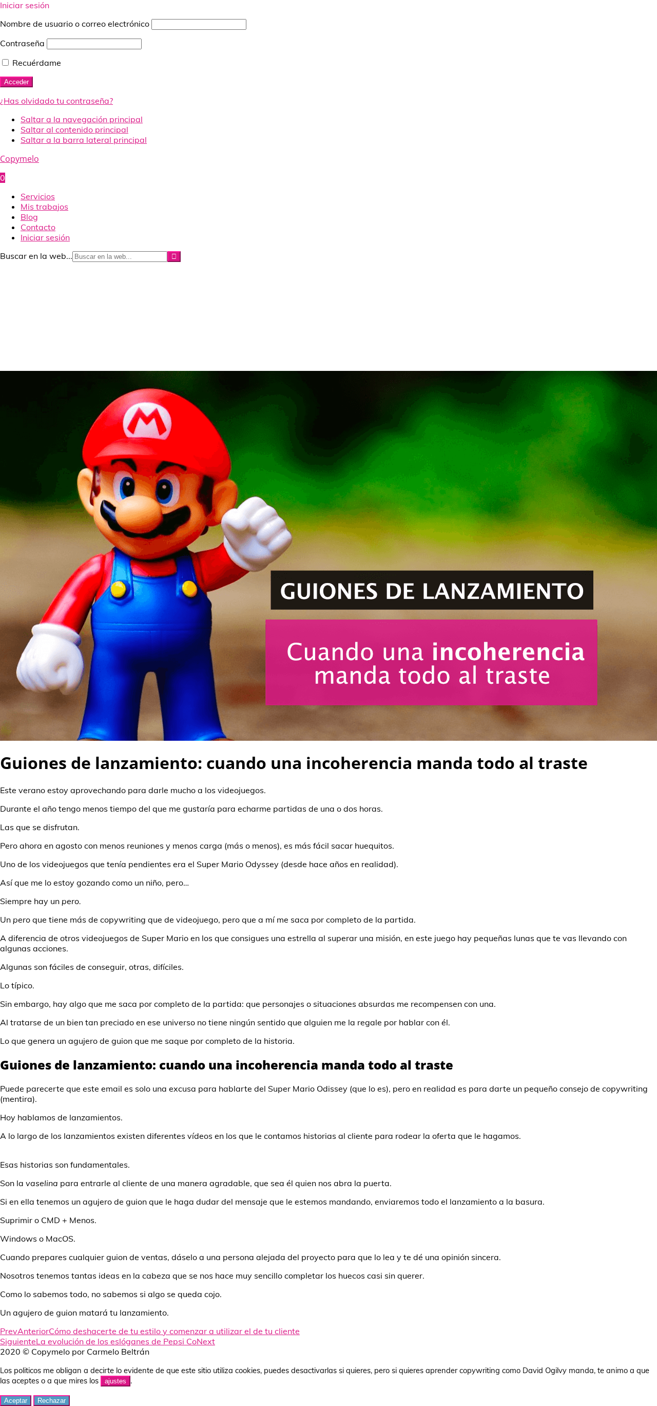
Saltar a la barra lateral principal (84, 140)
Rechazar (51, 1400)
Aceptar (15, 1400)
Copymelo (19, 158)
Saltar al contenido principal (74, 129)
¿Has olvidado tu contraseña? (56, 101)
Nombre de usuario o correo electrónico (74, 23)
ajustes (115, 1381)
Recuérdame (35, 63)
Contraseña (22, 43)
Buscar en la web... (36, 256)
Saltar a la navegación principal (82, 119)
